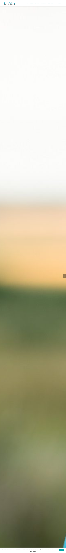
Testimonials (43, 3)
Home (28, 3)
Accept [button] (61, 549)
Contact (59, 3)
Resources (50, 3)
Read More (33, 551)
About (31, 3)
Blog (55, 3)
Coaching (37, 3)
